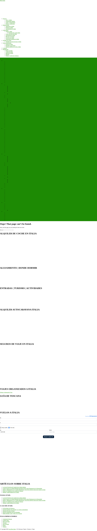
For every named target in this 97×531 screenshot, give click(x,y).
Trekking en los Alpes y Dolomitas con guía (15, 200)
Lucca (7, 113)
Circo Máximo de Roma (11, 133)
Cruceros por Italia (10, 38)
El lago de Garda (9, 186)
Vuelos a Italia (9, 31)
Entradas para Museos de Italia (12, 212)
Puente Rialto (12, 88)
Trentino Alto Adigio (10, 79)
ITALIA (5, 18)
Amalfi (7, 122)
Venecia (7, 85)
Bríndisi (7, 125)
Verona (7, 118)
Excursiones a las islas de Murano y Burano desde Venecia (22, 90)
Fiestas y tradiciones (10, 23)
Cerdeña (7, 65)
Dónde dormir (6, 25)
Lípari (10, 159)
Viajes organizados (7, 43)
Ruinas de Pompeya (10, 203)
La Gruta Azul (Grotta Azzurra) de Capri (18, 179)
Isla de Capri (8, 178)
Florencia (8, 95)
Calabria (7, 63)
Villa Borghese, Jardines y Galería (13, 151)
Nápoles (7, 108)
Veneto (7, 82)
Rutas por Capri (12, 182)
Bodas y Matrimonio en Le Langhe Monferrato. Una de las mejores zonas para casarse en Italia (24, 489)
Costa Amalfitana (9, 175)
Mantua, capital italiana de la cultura (11, 492)
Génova (7, 111)
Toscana (7, 78)
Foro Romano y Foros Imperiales (13, 131)
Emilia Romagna (9, 67)
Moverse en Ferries (10, 36)
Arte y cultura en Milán (14, 104)
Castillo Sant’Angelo (10, 145)
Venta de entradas (7, 211)
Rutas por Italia (9, 50)
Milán (7, 97)
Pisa (7, 96)
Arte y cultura (9, 20)
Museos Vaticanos (13, 93)
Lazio (7, 69)
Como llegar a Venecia (14, 86)
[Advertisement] (5, 459)
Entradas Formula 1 (10, 216)
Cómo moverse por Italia (11, 34)
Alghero (7, 120)
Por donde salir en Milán (14, 106)
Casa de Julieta (12, 210)
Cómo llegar (5, 30)
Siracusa (7, 206)
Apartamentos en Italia (11, 29)
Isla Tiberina (8, 147)
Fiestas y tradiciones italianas (12, 55)
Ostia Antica (8, 148)
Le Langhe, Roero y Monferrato (13, 187)
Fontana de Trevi (9, 141)
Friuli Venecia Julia (10, 68)
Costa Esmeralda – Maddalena (12, 163)
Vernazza (11, 166)
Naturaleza (5, 154)
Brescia (7, 124)
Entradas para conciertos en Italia (13, 219)
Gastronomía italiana (10, 21)
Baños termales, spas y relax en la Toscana (12, 513)
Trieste (7, 115)
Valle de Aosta (9, 81)
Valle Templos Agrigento (11, 205)
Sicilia (7, 77)
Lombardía (8, 72)
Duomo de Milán (12, 101)
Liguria (7, 70)
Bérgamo (8, 123)
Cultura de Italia (9, 52)
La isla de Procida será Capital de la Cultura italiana (14, 487)
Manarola (11, 169)
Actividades (5, 188)
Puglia (7, 76)
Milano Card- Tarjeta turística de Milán (17, 100)
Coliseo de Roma (9, 129)
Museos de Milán (12, 105)
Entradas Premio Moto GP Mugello (14, 218)
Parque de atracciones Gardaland (13, 214)
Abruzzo (8, 62)
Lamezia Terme (9, 127)
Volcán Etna (8, 164)
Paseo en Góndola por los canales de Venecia (13, 491)
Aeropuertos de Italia (10, 35)
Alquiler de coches (7, 40)
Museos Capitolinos (10, 136)
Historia (7, 54)
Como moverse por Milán (14, 99)
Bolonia (7, 110)
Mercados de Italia (10, 191)
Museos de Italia (9, 189)
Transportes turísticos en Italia (12, 39)
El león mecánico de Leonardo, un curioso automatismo (15, 509)
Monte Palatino (9, 134)
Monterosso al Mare (13, 168)
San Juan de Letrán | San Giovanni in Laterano (16, 150)
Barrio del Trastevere (10, 142)
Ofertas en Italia (9, 44)
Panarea (10, 160)
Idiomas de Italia (9, 53)
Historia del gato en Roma (9, 511)
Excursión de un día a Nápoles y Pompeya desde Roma (18, 197)
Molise (7, 73)
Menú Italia (2, 0)
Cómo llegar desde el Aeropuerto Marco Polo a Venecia (21, 87)
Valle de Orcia (9, 183)
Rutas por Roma (9, 138)
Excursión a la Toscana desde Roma (14, 193)
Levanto (10, 170)
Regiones (5, 60)
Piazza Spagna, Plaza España (12, 143)
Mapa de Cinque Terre (14, 174)
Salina (10, 161)
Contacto (5, 48)
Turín (7, 116)
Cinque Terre (9, 165)
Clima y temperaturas (10, 22)
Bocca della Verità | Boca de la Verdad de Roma (16, 152)
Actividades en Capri (13, 180)
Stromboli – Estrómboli (14, 156)
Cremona (8, 119)
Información (5, 49)
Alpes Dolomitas (9, 184)
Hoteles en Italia (9, 27)
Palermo (7, 109)
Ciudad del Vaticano (10, 92)
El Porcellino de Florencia (8, 508)
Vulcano (10, 157)
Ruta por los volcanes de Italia (12, 198)
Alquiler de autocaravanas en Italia (13, 41)
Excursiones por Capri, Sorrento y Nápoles (18, 177)
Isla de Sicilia (6, 524)
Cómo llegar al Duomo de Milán (18, 102)
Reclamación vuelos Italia (14, 32)
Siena (7, 114)
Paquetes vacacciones (10, 45)
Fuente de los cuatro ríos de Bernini (14, 146)
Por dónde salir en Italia (11, 201)
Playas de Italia (6, 521)
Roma (4, 128)
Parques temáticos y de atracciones (13, 215)
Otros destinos (9, 209)
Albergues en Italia (10, 26)
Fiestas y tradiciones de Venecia (16, 91)
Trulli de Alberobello (10, 207)
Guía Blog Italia (12, 529)
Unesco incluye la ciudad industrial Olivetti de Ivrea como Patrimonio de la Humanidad (22, 488)
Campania (8, 64)
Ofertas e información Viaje (6, 392)
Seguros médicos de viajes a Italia (13, 46)
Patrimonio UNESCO (8, 202)
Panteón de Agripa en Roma (12, 132)
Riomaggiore (11, 171)
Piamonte (8, 74)
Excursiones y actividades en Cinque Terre (15, 192)
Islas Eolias (8, 155)
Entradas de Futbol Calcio (11, 220)
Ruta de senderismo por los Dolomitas (11, 512)
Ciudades (5, 83)
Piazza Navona (9, 137)
